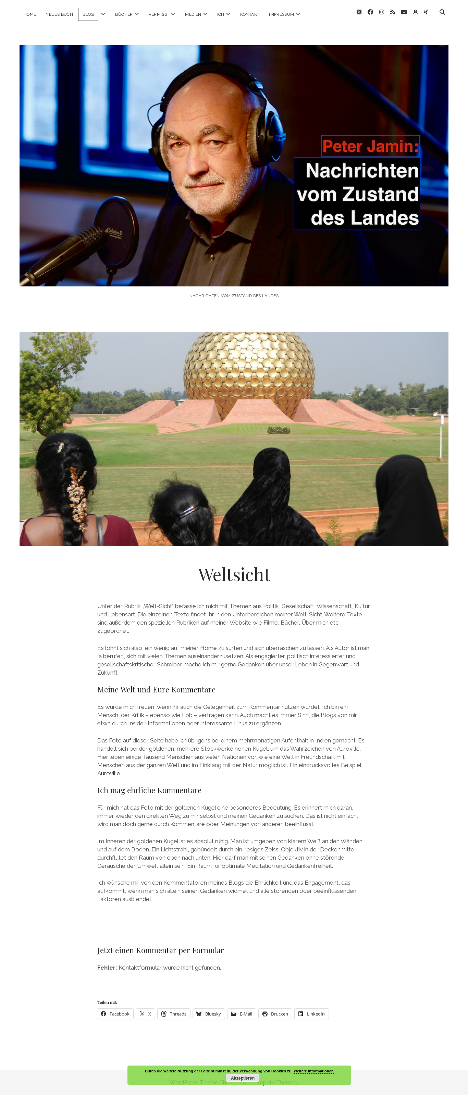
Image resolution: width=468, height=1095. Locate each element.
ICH (220, 14)
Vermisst (159, 14)
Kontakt (250, 14)
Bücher (124, 14)
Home (30, 14)
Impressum (281, 14)
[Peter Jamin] (234, 277)
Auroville (108, 773)
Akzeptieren (243, 1078)
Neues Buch (59, 14)
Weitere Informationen (314, 1070)
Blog (88, 14)
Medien (193, 14)
